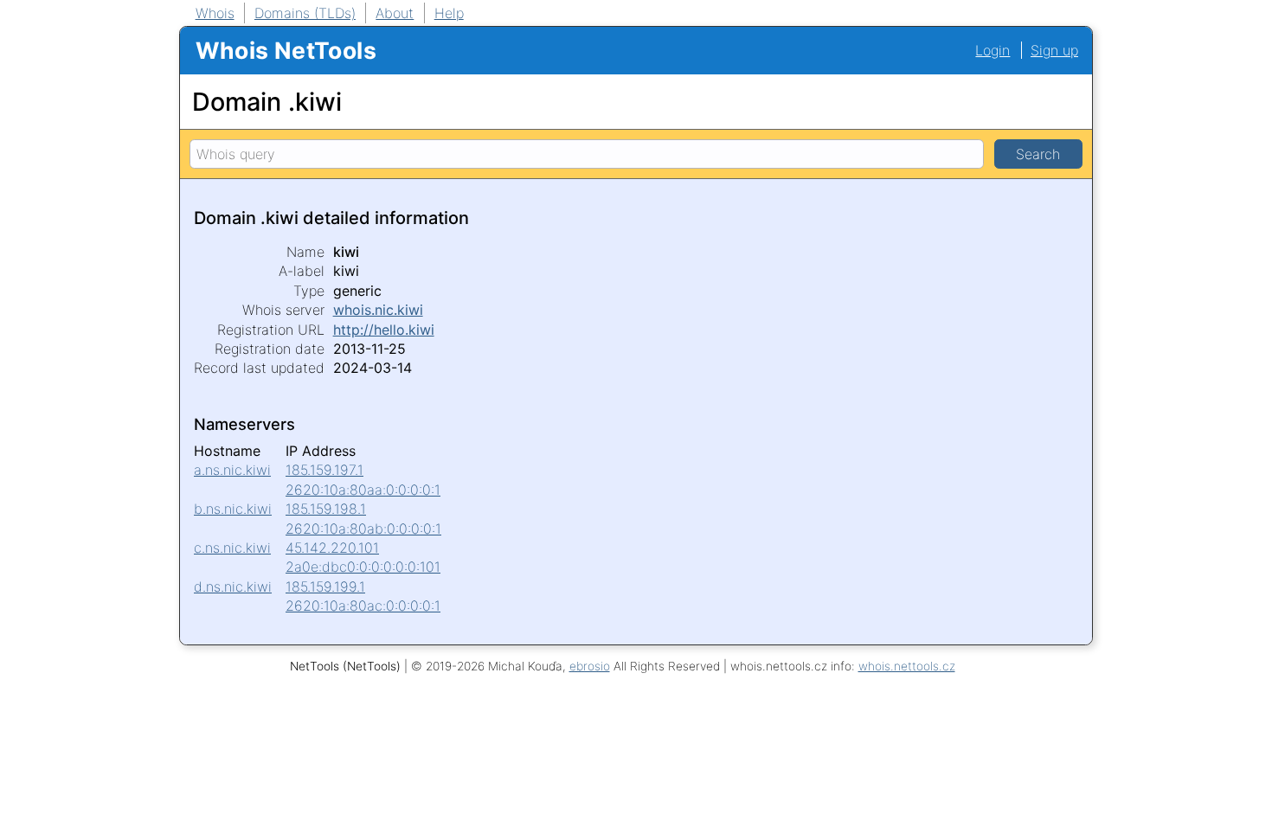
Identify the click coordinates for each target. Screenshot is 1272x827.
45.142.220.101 (332, 547)
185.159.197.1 (324, 469)
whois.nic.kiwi (378, 309)
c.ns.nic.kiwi (232, 547)
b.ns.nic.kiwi (233, 508)
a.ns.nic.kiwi (232, 469)
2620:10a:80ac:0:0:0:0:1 (363, 605)
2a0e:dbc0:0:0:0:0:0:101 (363, 566)
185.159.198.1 (326, 508)
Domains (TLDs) (305, 13)
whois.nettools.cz (906, 666)
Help (449, 13)
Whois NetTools (286, 50)
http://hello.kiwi (383, 329)
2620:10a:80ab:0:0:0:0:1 (363, 528)
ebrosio (589, 666)
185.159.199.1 (325, 586)
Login (992, 50)
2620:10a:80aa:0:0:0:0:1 (363, 489)
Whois (215, 13)
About (395, 13)
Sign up (1054, 50)
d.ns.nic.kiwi (233, 586)
